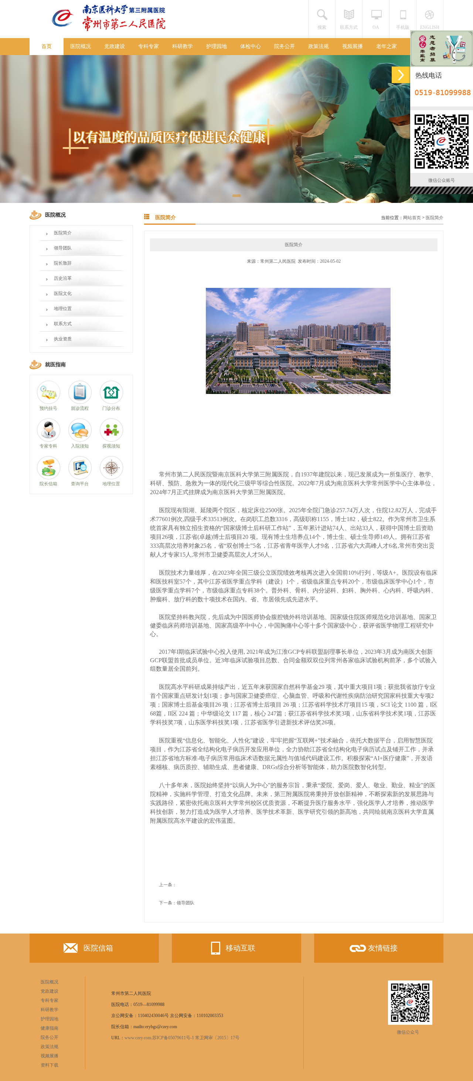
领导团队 (63, 248)
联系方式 (349, 27)
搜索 (321, 27)
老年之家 (386, 46)
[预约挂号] (48, 402)
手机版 (402, 27)
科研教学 (182, 46)
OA (375, 27)
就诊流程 (80, 408)
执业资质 (63, 338)
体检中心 (250, 46)
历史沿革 (63, 278)
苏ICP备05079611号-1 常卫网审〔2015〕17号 (195, 1037)
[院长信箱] (48, 477)
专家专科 (48, 446)
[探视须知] (111, 440)
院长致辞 (63, 263)
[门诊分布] (111, 402)
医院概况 (80, 46)
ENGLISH (429, 27)
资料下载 (49, 1065)
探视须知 (111, 446)
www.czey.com (138, 1037)
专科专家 (148, 46)
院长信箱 (48, 483)
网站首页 (412, 217)
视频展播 (352, 46)
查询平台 (80, 483)
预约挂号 (48, 408)
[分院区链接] (401, 75)
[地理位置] (111, 477)
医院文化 (63, 293)
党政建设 (114, 46)
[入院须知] (80, 440)
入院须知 (80, 446)
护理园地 (216, 46)
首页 (46, 46)
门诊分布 (111, 408)
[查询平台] (80, 477)
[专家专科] (48, 440)
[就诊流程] (80, 402)
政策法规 (318, 46)
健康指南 (49, 1028)
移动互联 (240, 948)
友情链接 (383, 948)
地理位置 (63, 308)
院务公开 (284, 46)
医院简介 (63, 232)
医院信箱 (98, 948)
